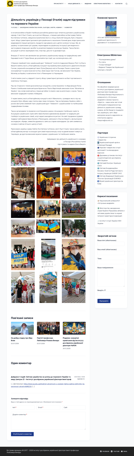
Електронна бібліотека (102, 3)
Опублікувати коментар (22, 434)
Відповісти (80, 379)
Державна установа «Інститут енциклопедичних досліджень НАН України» (109, 158)
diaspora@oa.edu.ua (105, 120)
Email (40, 407)
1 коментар (68, 27)
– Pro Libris (101, 62)
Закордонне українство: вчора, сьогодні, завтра (37, 27)
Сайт (65, 407)
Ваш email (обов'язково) (107, 249)
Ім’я (14, 407)
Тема (99, 259)
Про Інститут (58, 3)
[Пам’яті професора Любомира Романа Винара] (48, 328)
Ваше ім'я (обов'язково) (106, 240)
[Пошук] (126, 3)
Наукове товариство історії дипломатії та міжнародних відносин (108, 150)
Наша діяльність (74, 3)
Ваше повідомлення (105, 268)
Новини (59, 27)
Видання (88, 3)
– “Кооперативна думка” (106, 60)
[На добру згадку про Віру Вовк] (22, 328)
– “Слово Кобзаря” (104, 65)
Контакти (118, 3)
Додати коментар (20, 414)
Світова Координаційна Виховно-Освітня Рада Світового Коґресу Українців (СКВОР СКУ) (110, 170)
